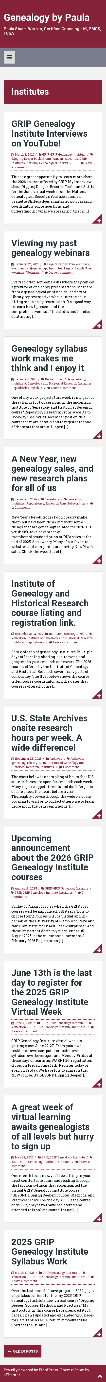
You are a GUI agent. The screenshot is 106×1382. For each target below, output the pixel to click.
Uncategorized (74, 634)
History (32, 763)
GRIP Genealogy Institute (67, 154)
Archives (56, 758)
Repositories (54, 379)
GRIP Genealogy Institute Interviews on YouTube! (49, 133)
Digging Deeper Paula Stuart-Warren (37, 158)
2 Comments (21, 507)
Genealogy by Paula (47, 17)
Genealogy (52, 499)
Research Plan (56, 503)
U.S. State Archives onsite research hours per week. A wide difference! (49, 733)
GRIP (45, 154)
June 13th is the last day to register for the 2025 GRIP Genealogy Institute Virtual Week (51, 992)
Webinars (18, 268)
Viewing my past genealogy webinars (50, 248)
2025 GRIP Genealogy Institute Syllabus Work (49, 1252)
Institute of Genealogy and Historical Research (44, 383)
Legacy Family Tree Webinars (68, 264)
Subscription (76, 503)
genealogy (40, 268)
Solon (79, 1370)
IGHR (42, 763)
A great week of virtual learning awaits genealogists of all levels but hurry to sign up (52, 1126)
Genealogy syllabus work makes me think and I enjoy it (49, 358)
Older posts (25, 1351)
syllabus (36, 388)
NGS (72, 163)
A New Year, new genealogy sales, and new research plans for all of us (52, 473)
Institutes (18, 163)
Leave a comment (61, 272)
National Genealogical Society (47, 163)
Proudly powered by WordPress (31, 1370)
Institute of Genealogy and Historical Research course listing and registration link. (50, 603)
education (71, 158)
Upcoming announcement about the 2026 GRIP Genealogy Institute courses (52, 857)
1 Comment (71, 767)
